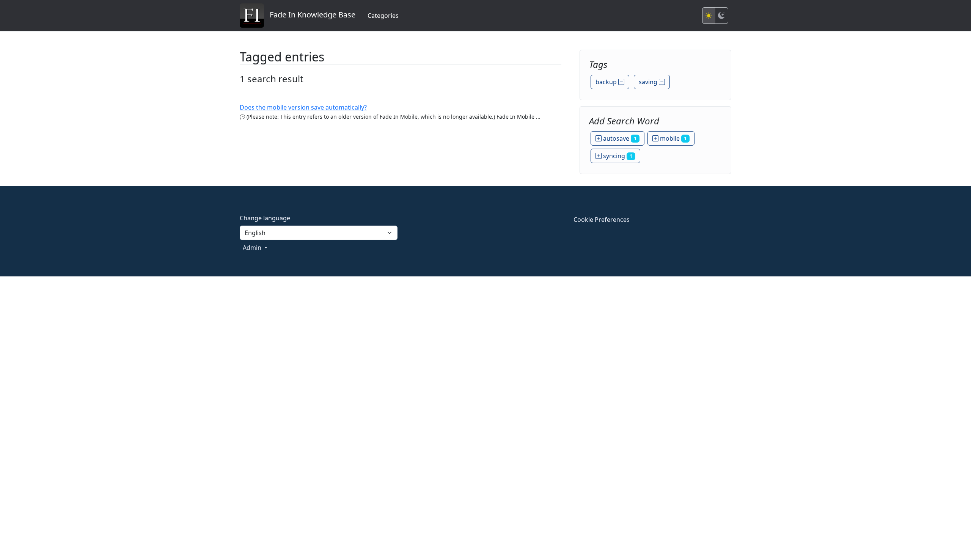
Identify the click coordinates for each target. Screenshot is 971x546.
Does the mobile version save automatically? (303, 107)
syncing (617, 156)
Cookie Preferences (601, 219)
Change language (265, 218)
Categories (383, 15)
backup (606, 82)
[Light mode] (708, 16)
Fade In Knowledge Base (309, 14)
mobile (672, 138)
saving (649, 82)
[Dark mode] (721, 16)
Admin (253, 247)
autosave (619, 138)
